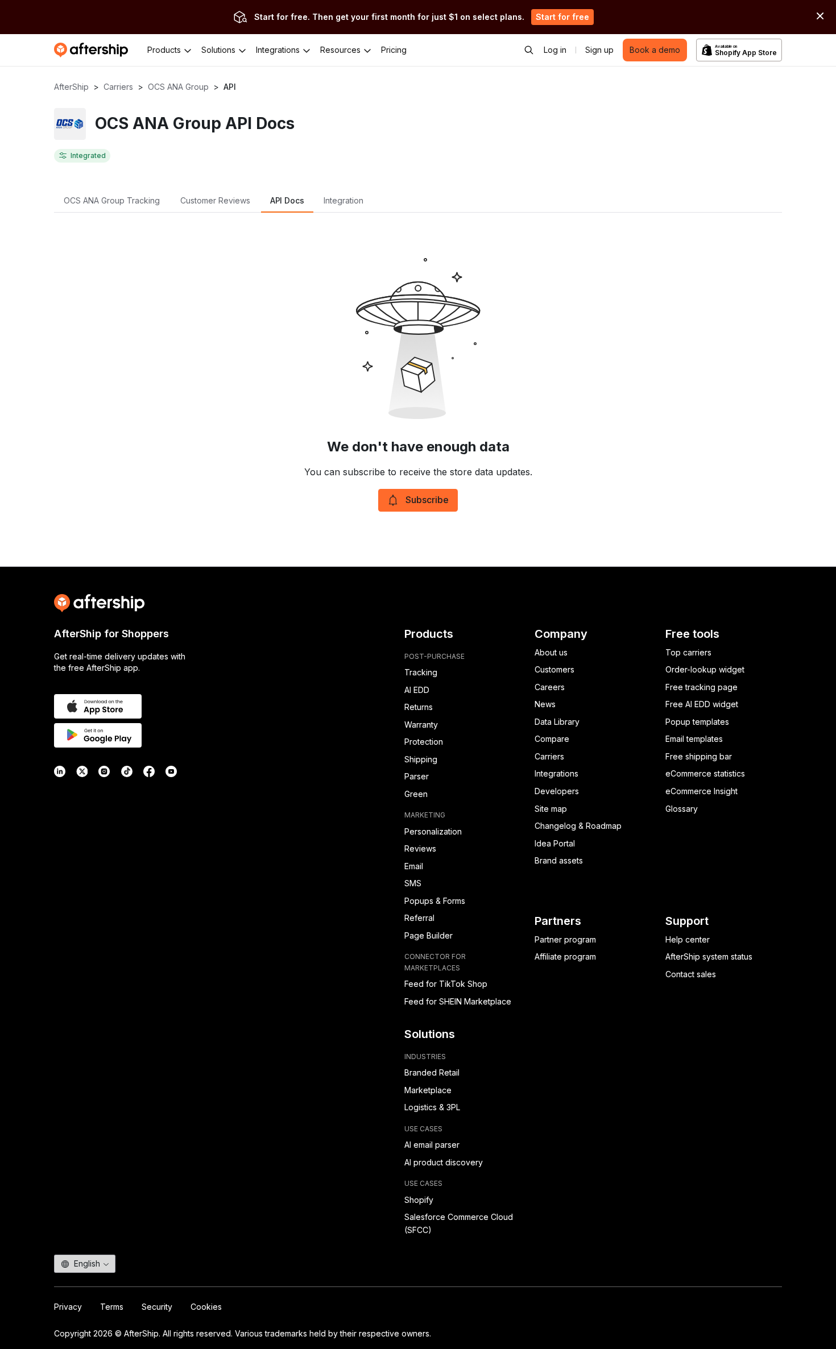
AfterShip (71, 87)
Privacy (68, 1306)
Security (157, 1306)
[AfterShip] (94, 50)
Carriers (118, 87)
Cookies (206, 1306)
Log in (555, 50)
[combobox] (84, 1264)
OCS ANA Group (178, 87)
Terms (111, 1306)
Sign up (599, 50)
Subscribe (427, 499)
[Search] (529, 50)
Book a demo (655, 50)
